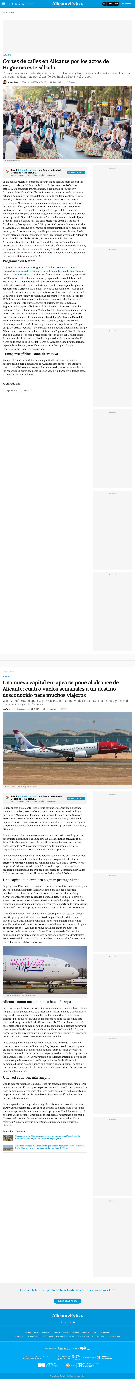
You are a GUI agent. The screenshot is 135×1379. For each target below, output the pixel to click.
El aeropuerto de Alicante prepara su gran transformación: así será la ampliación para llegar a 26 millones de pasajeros (47, 1137)
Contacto (19, 1336)
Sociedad (75, 1332)
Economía (56, 1332)
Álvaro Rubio (13, 82)
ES (31, 4)
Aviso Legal (48, 1336)
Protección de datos (65, 1336)
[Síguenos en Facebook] (12, 4)
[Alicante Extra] (67, 1318)
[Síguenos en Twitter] (16, 4)
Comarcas (46, 1332)
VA (27, 4)
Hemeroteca (105, 1332)
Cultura (66, 1332)
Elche (36, 1332)
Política (95, 1332)
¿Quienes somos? (34, 1336)
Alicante (7, 55)
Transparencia (114, 1336)
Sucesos (85, 1332)
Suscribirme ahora (68, 1301)
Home (5, 12)
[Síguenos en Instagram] (19, 4)
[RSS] (23, 4)
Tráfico (26, 391)
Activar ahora (74, 172)
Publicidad (100, 1336)
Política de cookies (85, 1336)
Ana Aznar (7, 709)
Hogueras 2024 (11, 391)
